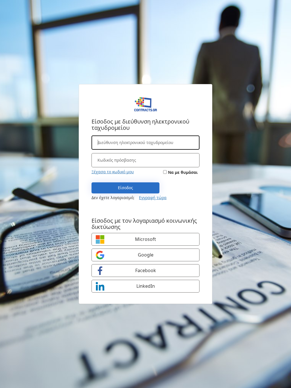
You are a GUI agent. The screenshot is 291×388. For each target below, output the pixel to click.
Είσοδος (125, 187)
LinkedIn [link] (145, 286)
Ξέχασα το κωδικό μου (113, 171)
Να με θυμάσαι (183, 172)
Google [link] (145, 255)
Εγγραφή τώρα (153, 197)
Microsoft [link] (145, 239)
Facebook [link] (145, 270)
